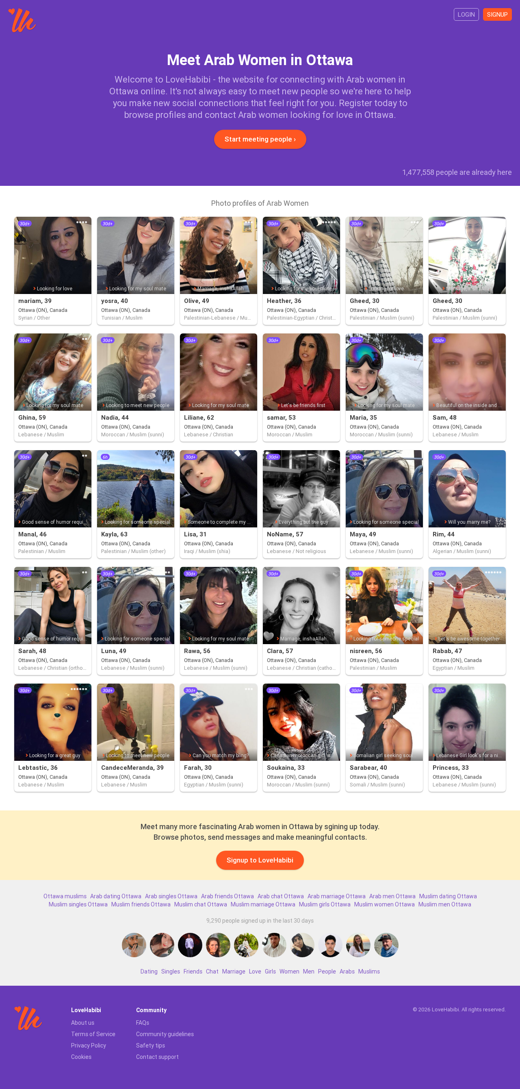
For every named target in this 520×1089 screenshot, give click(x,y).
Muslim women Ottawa (384, 904)
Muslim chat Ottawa (200, 904)
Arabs (347, 971)
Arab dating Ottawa (115, 896)
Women (289, 971)
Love (255, 971)
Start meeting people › (260, 139)
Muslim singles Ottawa (78, 904)
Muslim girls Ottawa (325, 904)
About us (82, 1022)
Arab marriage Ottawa (337, 896)
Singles (170, 971)
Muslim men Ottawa (444, 904)
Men (308, 971)
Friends (193, 971)
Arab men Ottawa (392, 896)
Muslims (369, 971)
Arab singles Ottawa (171, 896)
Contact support (157, 1057)
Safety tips (150, 1045)
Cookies (81, 1057)
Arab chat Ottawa (281, 896)
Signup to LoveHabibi (260, 860)
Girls (270, 971)
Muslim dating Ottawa (448, 896)
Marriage (233, 971)
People (327, 971)
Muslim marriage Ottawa (263, 904)
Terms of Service (93, 1034)
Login (466, 14)
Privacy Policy (88, 1045)
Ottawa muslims (65, 896)
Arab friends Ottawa (227, 896)
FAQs (142, 1022)
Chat (212, 971)
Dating (149, 971)
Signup (497, 14)
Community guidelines (165, 1034)
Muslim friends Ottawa (141, 904)
